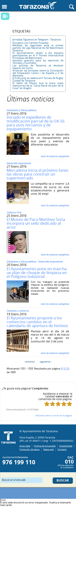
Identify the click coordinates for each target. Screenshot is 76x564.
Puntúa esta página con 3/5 (58, 403)
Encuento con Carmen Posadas (30, 43)
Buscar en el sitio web (14, 479)
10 (64, 368)
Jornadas (17, 39)
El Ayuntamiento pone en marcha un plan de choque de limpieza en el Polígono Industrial (37, 272)
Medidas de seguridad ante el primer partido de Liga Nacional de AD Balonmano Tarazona (37, 48)
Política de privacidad (45, 445)
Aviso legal (24, 445)
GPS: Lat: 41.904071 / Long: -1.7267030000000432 (46, 440)
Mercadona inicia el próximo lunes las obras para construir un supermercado (37, 174)
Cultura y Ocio (14, 212)
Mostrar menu (4, 6)
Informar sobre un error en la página (53, 415)
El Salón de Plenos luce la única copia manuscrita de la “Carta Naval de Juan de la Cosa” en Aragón (37, 85)
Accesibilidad (65, 445)
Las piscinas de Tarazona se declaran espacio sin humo (37, 67)
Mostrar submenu (5, 16)
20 (67, 368)
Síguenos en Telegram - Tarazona (42, 39)
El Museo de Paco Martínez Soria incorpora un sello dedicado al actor (36, 223)
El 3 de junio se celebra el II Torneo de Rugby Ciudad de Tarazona (37, 79)
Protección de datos (29, 449)
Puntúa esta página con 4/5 (63, 403)
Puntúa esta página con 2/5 (52, 403)
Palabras (11, 16)
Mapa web (48, 449)
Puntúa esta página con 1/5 (46, 403)
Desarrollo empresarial (19, 163)
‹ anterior (29, 361)
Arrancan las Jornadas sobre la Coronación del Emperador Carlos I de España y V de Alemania (37, 73)
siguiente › (46, 361)
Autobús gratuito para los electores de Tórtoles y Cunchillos (37, 62)
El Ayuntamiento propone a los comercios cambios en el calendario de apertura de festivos (37, 321)
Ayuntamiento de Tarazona (38, 5)
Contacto (62, 449)
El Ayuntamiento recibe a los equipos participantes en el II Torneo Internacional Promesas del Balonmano (37, 55)
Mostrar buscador (71, 6)
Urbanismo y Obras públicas (21, 110)
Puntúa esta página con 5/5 (69, 403)
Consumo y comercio (18, 310)
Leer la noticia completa (55, 156)
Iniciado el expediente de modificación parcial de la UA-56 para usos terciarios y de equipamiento (36, 123)
